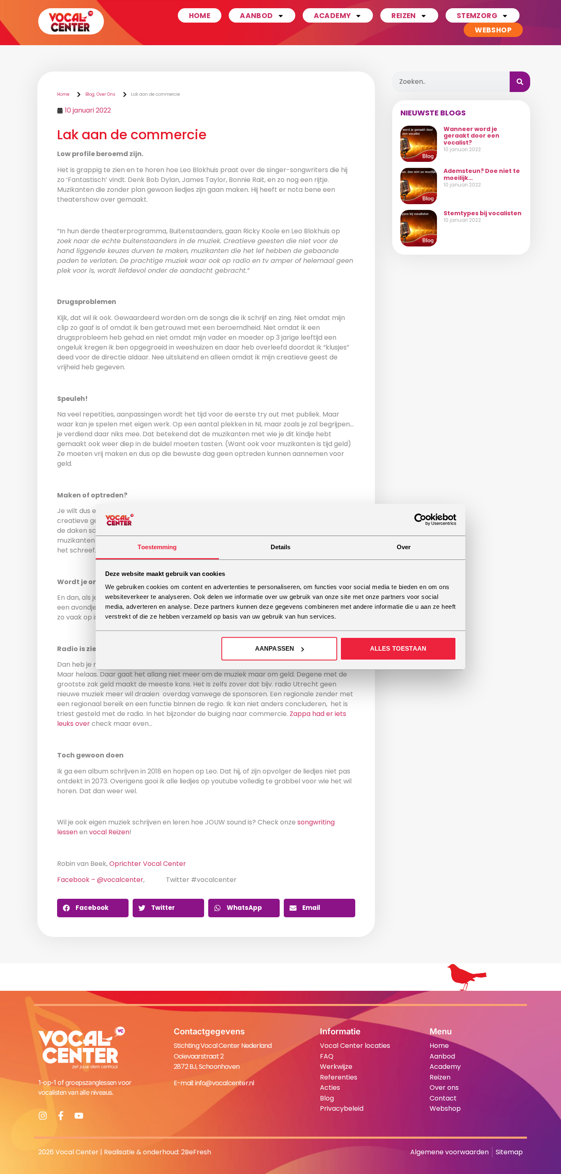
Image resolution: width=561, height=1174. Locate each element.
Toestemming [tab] (157, 546)
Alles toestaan (398, 648)
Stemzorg (477, 16)
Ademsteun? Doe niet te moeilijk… (482, 174)
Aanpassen (274, 648)
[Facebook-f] (60, 1115)
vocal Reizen (109, 832)
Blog (89, 94)
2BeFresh (196, 1152)
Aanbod (256, 16)
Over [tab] (404, 546)
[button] (93, 908)
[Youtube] (78, 1115)
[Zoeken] (520, 81)
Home (200, 16)
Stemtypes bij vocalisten (483, 213)
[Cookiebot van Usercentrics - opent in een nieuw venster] (420, 519)
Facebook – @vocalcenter (100, 879)
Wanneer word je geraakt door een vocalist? (471, 136)
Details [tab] (281, 546)
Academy (332, 16)
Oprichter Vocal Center (147, 863)
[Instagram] (42, 1115)
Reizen (403, 16)
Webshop (493, 30)
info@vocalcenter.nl (224, 1083)
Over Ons (106, 94)
